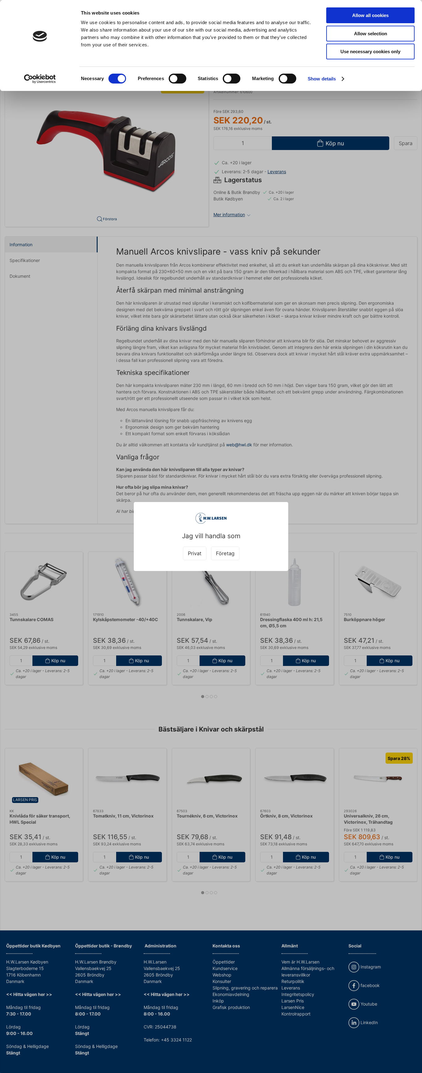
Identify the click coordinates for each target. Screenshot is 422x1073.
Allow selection (370, 33)
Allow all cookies (370, 15)
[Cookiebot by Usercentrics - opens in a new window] (40, 79)
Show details (322, 78)
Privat (194, 553)
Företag (225, 553)
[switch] (177, 79)
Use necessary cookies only (370, 51)
